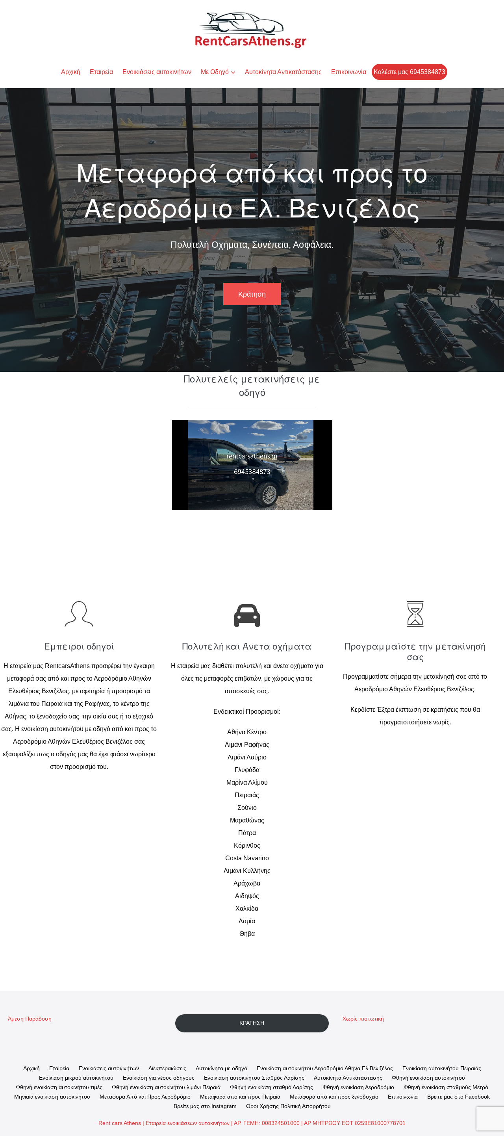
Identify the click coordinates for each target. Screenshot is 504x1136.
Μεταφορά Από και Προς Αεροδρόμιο (145, 1096)
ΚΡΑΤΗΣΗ (251, 1023)
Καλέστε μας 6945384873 (409, 72)
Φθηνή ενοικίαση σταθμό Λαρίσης (271, 1087)
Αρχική (70, 72)
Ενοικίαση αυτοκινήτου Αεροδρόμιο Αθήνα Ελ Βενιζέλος (325, 1068)
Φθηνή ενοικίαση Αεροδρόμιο (358, 1087)
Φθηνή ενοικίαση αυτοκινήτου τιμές (59, 1087)
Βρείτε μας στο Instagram (205, 1106)
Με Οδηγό (215, 72)
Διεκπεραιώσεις (167, 1068)
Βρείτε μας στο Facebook (458, 1096)
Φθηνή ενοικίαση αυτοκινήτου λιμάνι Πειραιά (166, 1087)
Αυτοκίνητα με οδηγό (221, 1068)
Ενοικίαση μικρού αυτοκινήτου (76, 1078)
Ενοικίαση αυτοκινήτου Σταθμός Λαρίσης (254, 1078)
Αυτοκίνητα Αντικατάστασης (283, 72)
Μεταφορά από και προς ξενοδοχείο (334, 1096)
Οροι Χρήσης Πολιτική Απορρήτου (288, 1106)
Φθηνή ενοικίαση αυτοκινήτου (428, 1078)
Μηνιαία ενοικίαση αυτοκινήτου (52, 1096)
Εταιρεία (101, 72)
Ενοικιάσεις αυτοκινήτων (156, 72)
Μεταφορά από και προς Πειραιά (240, 1096)
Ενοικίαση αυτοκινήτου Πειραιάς (441, 1068)
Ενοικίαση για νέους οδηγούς (159, 1078)
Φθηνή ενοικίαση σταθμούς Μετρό (446, 1087)
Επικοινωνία (348, 72)
